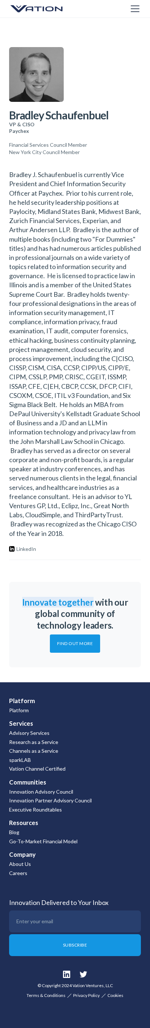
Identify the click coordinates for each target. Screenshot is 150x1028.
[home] (45, 8)
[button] (133, 9)
